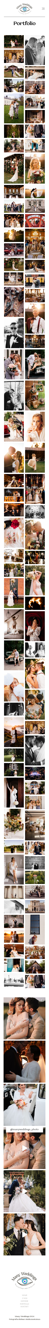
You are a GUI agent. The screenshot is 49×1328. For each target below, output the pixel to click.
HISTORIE (24, 1301)
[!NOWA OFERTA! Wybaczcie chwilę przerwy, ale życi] (24, 1105)
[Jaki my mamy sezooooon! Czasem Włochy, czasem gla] (24, 1234)
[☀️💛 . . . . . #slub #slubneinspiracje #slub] (24, 1018)
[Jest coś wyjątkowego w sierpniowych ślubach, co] (24, 1148)
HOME (24, 1295)
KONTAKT (24, 1307)
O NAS (24, 1298)
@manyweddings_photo (24, 1129)
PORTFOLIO (24, 1304)
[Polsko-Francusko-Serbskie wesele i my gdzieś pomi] (24, 1191)
